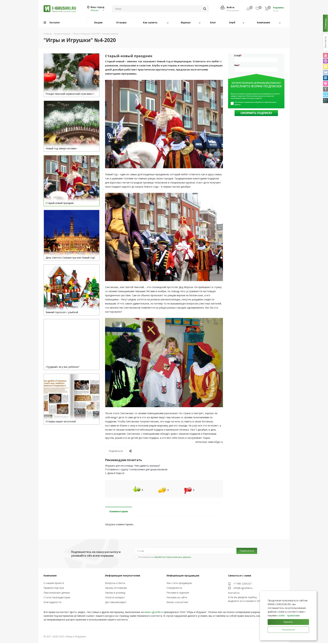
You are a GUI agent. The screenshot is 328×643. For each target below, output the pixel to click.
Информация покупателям (122, 575)
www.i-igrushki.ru (153, 612)
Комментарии (119, 511)
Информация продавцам (183, 575)
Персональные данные (57, 592)
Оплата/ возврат (115, 597)
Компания (50, 575)
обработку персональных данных (172, 557)
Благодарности (52, 602)
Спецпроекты (174, 587)
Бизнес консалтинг (177, 602)
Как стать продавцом (179, 583)
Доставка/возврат (116, 602)
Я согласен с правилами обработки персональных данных (256, 103)
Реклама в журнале (178, 592)
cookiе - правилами (288, 615)
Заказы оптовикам (116, 587)
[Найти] (205, 8)
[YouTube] (325, 55)
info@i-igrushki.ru (243, 588)
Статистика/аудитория (57, 597)
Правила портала (54, 587)
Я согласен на (165, 557)
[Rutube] (325, 61)
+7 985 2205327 (242, 583)
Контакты (234, 592)
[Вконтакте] (325, 72)
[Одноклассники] (325, 66)
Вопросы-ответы (115, 583)
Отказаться (288, 629)
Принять (288, 621)
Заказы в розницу (115, 592)
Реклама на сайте (177, 597)
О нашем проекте (54, 583)
